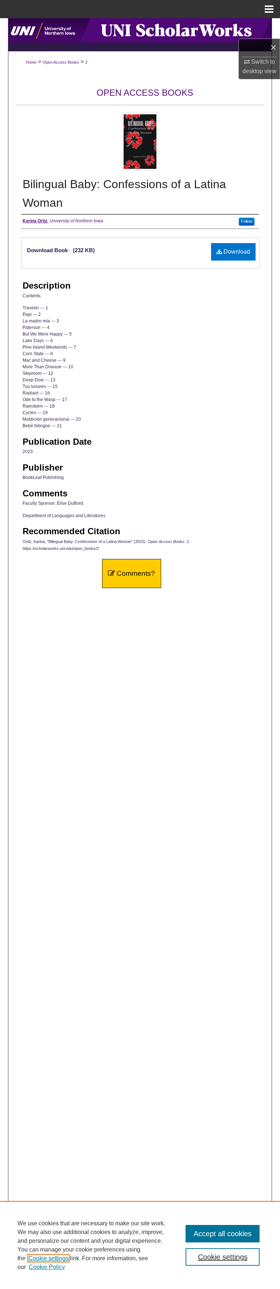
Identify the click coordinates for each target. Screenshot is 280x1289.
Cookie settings (48, 1258)
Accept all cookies (223, 1234)
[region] (140, 1245)
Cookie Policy (47, 1267)
